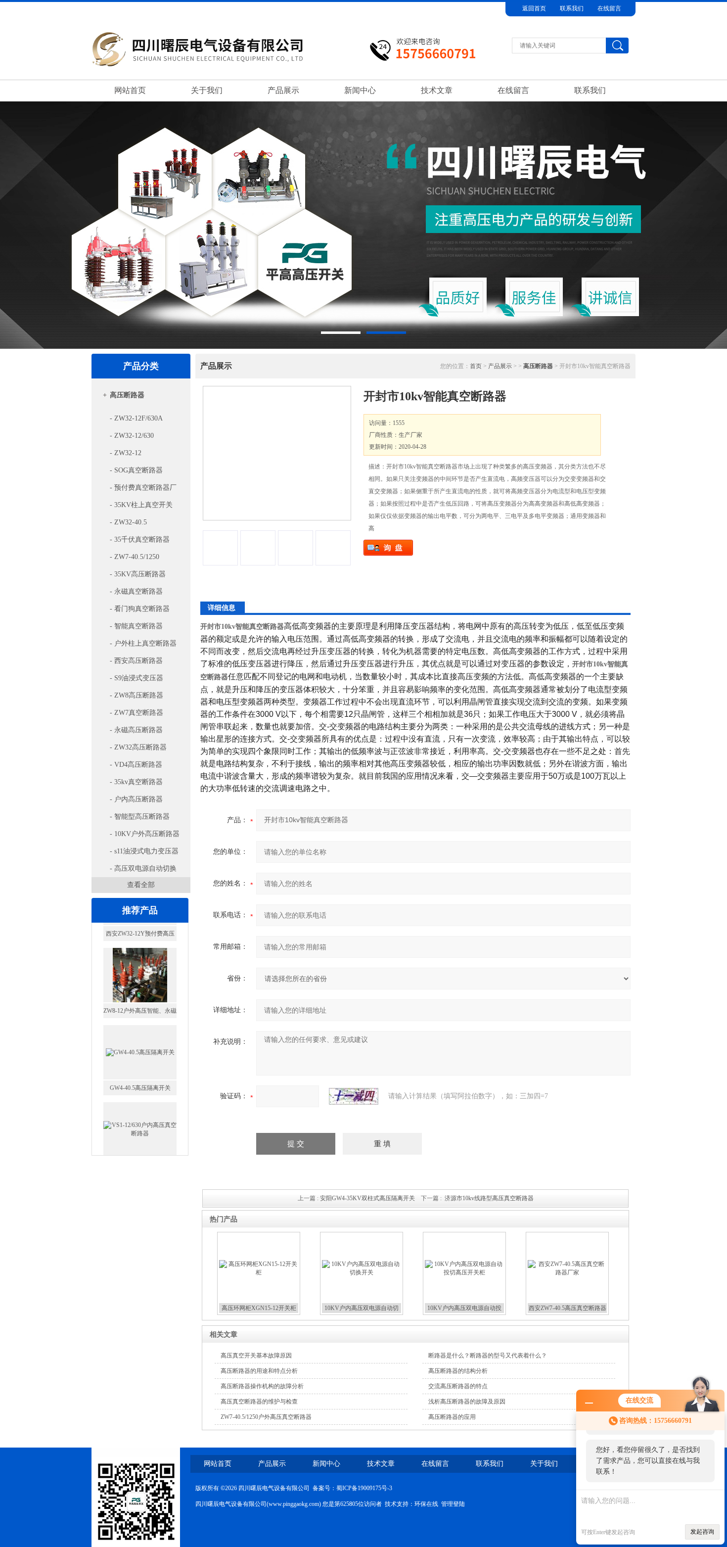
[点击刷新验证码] (353, 1096)
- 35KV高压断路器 (138, 574)
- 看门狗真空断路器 (140, 608)
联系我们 (572, 8)
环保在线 (426, 1503)
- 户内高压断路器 (136, 799)
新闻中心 (360, 90)
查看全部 (141, 885)
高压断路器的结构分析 (458, 1370)
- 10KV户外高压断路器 (145, 834)
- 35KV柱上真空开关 (141, 505)
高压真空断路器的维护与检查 (259, 1401)
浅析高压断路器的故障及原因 (466, 1401)
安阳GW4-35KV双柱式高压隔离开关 (367, 1198)
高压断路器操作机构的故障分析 (262, 1386)
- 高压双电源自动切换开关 (136, 871)
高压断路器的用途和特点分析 (259, 1370)
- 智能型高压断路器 (140, 816)
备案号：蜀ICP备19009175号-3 (352, 1488)
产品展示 (283, 90)
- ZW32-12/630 (132, 435)
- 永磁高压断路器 (136, 730)
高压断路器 (127, 395)
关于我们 (207, 90)
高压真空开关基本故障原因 (256, 1355)
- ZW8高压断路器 (136, 695)
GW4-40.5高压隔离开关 (140, 1068)
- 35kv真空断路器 (136, 782)
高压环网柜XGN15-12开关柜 (259, 1308)
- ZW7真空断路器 (136, 712)
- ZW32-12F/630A (136, 418)
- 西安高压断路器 (136, 660)
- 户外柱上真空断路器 (143, 643)
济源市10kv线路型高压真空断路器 (489, 1198)
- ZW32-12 (125, 453)
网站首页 (130, 90)
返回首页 (534, 8)
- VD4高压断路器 (136, 764)
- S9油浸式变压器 (136, 678)
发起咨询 (702, 1531)
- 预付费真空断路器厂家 (136, 490)
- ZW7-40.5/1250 (134, 557)
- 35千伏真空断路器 (140, 539)
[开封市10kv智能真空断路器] (277, 453)
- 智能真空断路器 (136, 626)
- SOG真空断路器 (136, 470)
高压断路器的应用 (452, 1416)
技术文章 (437, 90)
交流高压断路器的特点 (458, 1386)
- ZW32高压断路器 (138, 747)
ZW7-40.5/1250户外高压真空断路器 (266, 1416)
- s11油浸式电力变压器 (144, 851)
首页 (476, 366)
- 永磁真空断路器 (136, 591)
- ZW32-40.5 (128, 522)
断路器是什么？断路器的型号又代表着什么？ (487, 1355)
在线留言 (609, 8)
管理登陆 (453, 1503)
